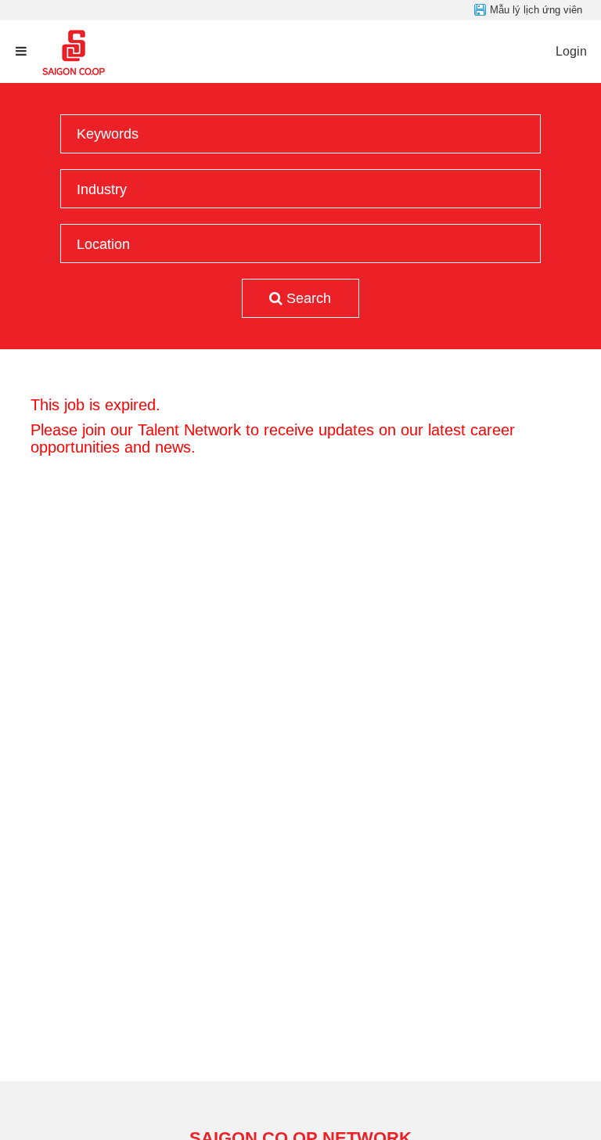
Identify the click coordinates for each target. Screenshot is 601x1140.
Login (571, 51)
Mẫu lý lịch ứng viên (536, 10)
